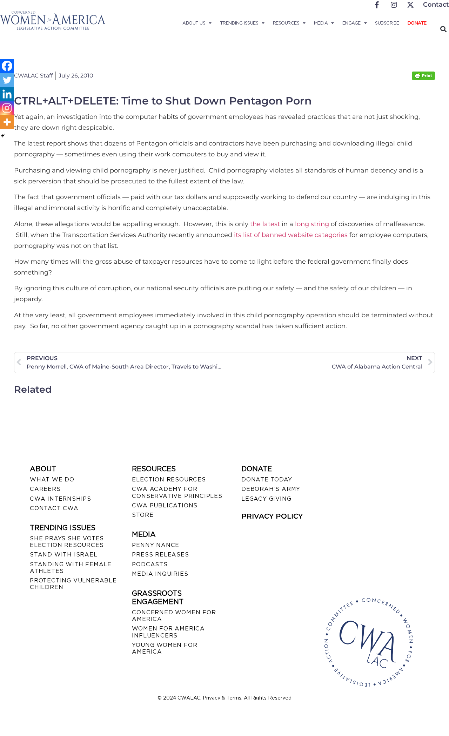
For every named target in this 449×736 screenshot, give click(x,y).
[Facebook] (7, 66)
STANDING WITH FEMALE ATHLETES (71, 567)
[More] (7, 122)
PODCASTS (149, 564)
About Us (193, 23)
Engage (351, 23)
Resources (286, 23)
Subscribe (387, 23)
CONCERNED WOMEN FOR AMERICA (174, 615)
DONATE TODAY (266, 479)
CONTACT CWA (54, 508)
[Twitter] (7, 80)
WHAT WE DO (52, 479)
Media (321, 23)
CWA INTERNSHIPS (60, 498)
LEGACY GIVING (266, 498)
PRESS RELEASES (160, 554)
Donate (417, 23)
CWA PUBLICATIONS (164, 505)
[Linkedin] (7, 94)
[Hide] (3, 136)
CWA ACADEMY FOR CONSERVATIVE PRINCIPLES (177, 492)
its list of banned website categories (291, 235)
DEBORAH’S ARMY (270, 489)
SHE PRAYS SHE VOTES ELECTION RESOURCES (67, 541)
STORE (142, 515)
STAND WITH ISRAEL (64, 554)
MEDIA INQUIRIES (160, 573)
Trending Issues (239, 23)
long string (312, 224)
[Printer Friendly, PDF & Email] (423, 78)
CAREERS (45, 489)
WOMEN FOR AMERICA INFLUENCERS (168, 632)
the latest (265, 224)
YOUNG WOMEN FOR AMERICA (164, 648)
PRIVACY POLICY (272, 516)
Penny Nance (155, 545)
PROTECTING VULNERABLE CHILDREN (73, 583)
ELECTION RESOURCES (169, 479)
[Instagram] (7, 108)
